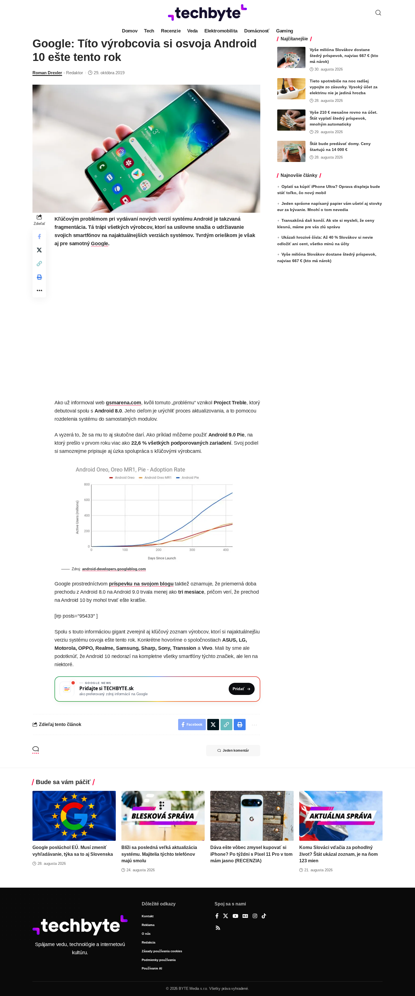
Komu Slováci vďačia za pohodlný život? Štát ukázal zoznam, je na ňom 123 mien (338, 854)
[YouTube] (235, 916)
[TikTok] (264, 916)
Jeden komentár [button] (236, 751)
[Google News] (245, 916)
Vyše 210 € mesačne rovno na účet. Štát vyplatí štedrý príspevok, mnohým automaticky (343, 118)
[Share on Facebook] (39, 236)
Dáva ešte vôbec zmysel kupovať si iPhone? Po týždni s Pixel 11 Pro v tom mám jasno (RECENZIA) (251, 854)
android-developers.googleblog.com (114, 569)
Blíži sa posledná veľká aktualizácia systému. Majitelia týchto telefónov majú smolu (159, 854)
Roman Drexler (47, 72)
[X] (225, 916)
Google (99, 243)
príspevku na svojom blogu (141, 584)
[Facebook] (217, 916)
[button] (378, 12)
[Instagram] (255, 916)
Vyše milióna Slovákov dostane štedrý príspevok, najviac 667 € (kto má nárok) (344, 55)
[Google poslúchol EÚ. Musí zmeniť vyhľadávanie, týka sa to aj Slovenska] (74, 816)
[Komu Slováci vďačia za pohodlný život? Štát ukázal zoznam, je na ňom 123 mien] (341, 816)
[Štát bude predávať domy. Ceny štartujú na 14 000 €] (291, 151)
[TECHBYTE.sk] (207, 12)
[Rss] (218, 928)
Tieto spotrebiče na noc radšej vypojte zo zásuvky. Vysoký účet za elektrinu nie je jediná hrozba (343, 87)
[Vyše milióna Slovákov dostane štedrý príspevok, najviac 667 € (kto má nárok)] (291, 57)
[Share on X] (39, 250)
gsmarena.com (123, 402)
